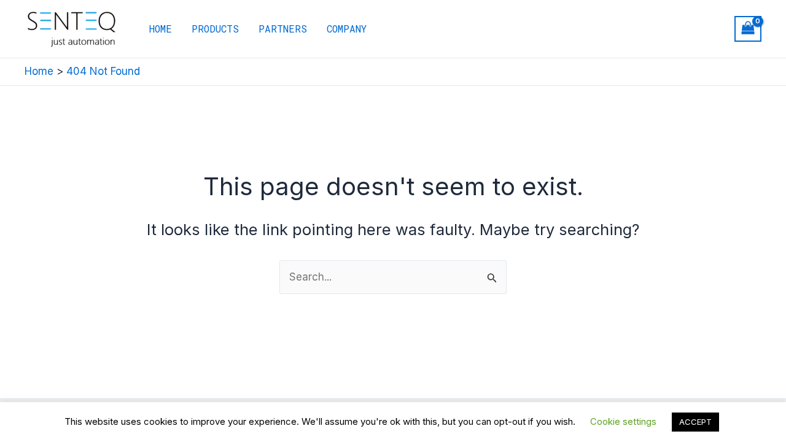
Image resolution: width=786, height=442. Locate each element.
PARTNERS (283, 28)
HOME (160, 28)
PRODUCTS (215, 28)
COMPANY (347, 28)
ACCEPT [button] (695, 422)
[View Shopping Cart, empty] (747, 29)
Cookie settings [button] (623, 421)
